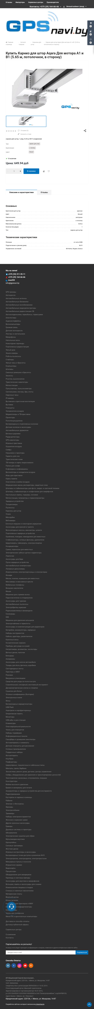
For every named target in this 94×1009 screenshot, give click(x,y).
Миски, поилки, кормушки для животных (22, 578)
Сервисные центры (35, 2)
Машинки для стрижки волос (18, 595)
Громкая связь (12, 327)
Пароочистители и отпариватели (19, 598)
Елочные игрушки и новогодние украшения (23, 524)
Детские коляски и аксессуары (18, 427)
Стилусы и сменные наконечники (19, 891)
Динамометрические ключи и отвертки (22, 688)
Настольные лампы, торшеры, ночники (22, 495)
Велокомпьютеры (13, 324)
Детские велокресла (14, 331)
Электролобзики (12, 810)
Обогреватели (11, 833)
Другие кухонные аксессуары (18, 823)
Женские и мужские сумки (17, 820)
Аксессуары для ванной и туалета (20, 527)
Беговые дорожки (13, 434)
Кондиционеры (12, 546)
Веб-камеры (10, 521)
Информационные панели (16, 736)
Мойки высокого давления (17, 784)
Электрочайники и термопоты (18, 624)
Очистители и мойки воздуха (17, 482)
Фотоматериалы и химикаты (17, 743)
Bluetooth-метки (12, 897)
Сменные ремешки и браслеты (18, 372)
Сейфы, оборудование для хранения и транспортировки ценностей (33, 775)
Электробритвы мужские (16, 607)
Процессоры (11, 871)
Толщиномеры (12, 504)
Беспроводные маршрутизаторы (19, 704)
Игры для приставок (14, 475)
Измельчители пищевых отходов (19, 887)
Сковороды (10, 614)
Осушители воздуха (14, 446)
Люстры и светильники (15, 334)
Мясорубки (10, 517)
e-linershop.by (39, 1004)
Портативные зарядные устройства (20, 533)
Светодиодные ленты (15, 669)
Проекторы (10, 417)
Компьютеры (11, 366)
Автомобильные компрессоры (18, 566)
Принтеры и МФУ (13, 672)
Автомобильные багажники (17, 302)
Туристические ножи (14, 459)
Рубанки (9, 801)
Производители (53, 2)
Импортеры (20, 2)
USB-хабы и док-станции (16, 720)
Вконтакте (8, 965)
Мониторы (10, 717)
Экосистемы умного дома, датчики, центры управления (28, 772)
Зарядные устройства (15, 501)
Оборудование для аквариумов (18, 875)
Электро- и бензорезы (15, 804)
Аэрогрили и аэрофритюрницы (18, 710)
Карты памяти (11, 479)
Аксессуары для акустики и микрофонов (22, 881)
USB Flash (10, 707)
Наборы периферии (14, 733)
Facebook (13, 965)
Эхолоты (9, 376)
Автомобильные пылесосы (17, 604)
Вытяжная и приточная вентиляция (20, 401)
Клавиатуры (11, 723)
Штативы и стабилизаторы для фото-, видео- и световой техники (32, 488)
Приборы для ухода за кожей (17, 646)
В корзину (31, 171)
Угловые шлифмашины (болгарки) (20, 694)
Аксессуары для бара (14, 559)
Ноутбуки (9, 759)
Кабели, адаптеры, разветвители (19, 636)
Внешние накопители (14, 588)
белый (31, 152)
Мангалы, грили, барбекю (16, 768)
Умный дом (10, 350)
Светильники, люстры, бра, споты (19, 392)
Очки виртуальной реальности (18, 727)
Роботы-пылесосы (13, 356)
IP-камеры (10, 398)
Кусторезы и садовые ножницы (19, 797)
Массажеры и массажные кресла (19, 582)
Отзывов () (24, 130)
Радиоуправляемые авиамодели (19, 611)
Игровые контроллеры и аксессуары (21, 852)
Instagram (19, 965)
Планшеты (10, 408)
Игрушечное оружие (14, 865)
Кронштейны (11, 842)
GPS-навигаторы (12, 440)
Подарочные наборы (14, 752)
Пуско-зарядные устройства (17, 562)
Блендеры (10, 656)
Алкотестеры (11, 318)
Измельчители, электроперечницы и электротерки (26, 572)
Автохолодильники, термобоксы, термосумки (24, 314)
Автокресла (10, 295)
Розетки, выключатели (15, 379)
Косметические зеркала (15, 643)
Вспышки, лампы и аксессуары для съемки (23, 884)
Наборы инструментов (15, 633)
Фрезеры (9, 807)
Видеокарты (11, 868)
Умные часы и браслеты (16, 363)
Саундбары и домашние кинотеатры (20, 739)
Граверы (9, 826)
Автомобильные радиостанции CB (20, 311)
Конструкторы (11, 781)
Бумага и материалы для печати (19, 788)
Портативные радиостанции (17, 347)
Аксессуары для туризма (16, 601)
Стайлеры (10, 360)
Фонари (9, 575)
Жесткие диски (12, 849)
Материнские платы (14, 894)
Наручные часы (12, 395)
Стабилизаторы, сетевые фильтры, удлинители (25, 540)
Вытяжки (9, 405)
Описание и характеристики (21, 192)
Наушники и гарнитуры (15, 453)
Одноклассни (31, 965)
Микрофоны (11, 337)
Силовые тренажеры (14, 846)
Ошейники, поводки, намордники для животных (25, 537)
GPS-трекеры (11, 292)
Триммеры (10, 813)
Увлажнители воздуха (15, 411)
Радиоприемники (13, 794)
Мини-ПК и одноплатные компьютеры (21, 916)
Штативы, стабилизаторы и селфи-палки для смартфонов (29, 492)
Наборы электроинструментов (18, 817)
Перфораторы (11, 762)
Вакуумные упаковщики (15, 678)
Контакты (10, 938)
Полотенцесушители (14, 421)
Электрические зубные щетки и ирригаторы (24, 553)
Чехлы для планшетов (15, 730)
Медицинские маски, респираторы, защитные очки (27, 485)
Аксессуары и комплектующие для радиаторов (25, 627)
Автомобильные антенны (16, 298)
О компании (11, 934)
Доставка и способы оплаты (17, 921)
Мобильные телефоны (15, 585)
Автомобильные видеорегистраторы (21, 308)
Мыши (8, 591)
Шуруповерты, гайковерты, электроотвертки (24, 543)
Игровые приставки (14, 443)
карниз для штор (34, 144)
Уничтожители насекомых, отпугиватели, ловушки (26, 778)
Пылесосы (10, 508)
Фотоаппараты (12, 755)
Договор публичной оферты (17, 925)
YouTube (25, 965)
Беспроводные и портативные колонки (22, 424)
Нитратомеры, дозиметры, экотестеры (21, 649)
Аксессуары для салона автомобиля (21, 662)
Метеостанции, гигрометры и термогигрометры (25, 498)
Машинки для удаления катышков (20, 620)
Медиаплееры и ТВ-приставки (18, 414)
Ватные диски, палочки (15, 652)
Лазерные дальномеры (15, 569)
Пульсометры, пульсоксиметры (19, 389)
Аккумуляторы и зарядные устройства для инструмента (29, 791)
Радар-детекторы (13, 437)
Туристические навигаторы (17, 382)
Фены (8, 701)
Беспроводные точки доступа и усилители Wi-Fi (25, 855)
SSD (7, 617)
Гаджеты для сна (12, 456)
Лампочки (10, 556)
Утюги (8, 514)
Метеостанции (12, 385)
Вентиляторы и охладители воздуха (20, 472)
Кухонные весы (12, 640)
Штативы (9, 369)
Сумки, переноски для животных (19, 549)
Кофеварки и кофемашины (17, 469)
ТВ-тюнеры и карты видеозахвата (19, 463)
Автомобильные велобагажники (19, 305)
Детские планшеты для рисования (20, 746)
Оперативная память (14, 714)
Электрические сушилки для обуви (20, 836)
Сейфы (8, 450)
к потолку (32, 148)
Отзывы (9, 2)
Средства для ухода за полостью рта (21, 681)
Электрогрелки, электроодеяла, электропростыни (26, 858)
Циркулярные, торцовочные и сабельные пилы (25, 765)
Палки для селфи (13, 466)
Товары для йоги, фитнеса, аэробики (21, 665)
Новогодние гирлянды (15, 343)
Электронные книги (14, 698)
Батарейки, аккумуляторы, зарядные (21, 630)
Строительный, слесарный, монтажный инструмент (27, 685)
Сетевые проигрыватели (16, 749)
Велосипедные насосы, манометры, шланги (24, 530)
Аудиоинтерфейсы (13, 321)
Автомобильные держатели (17, 430)
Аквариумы (10, 659)
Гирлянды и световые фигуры (18, 878)
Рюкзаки (9, 675)
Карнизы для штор (13, 511)
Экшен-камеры (12, 353)
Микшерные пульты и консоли (18, 862)
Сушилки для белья (14, 691)
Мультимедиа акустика (15, 839)
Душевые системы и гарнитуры (18, 830)
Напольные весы (13, 340)
